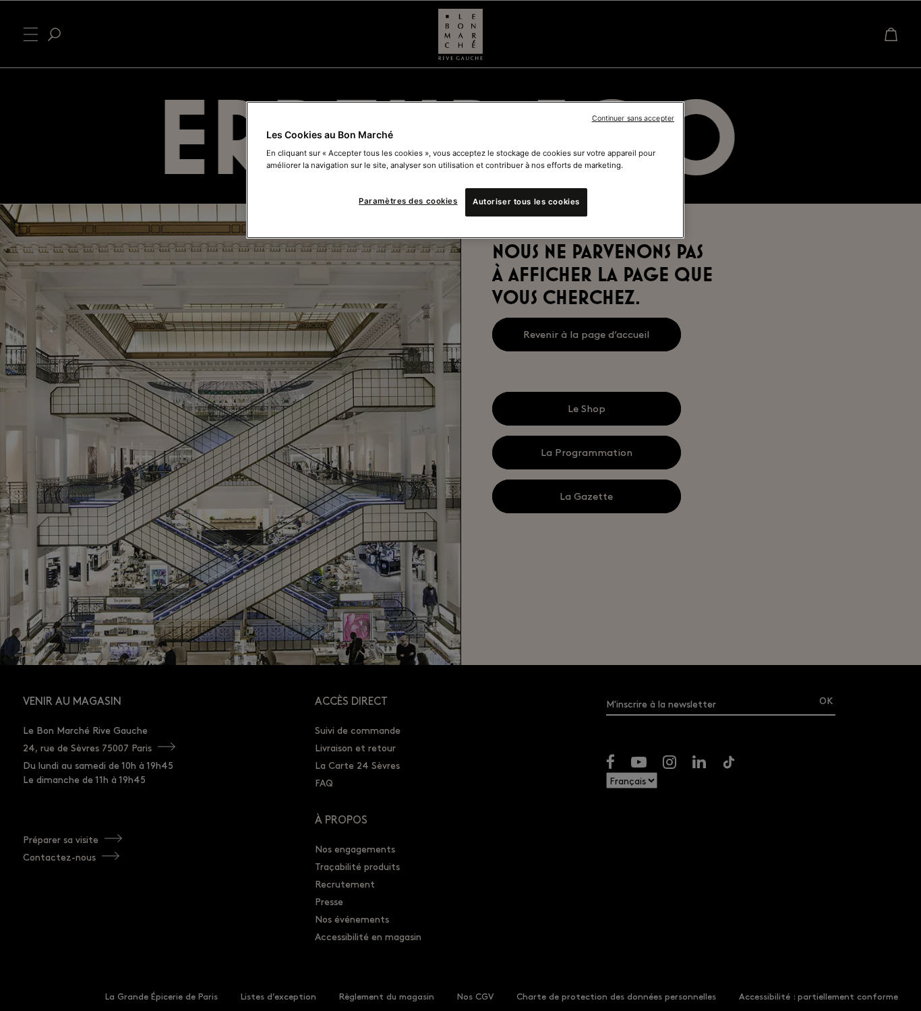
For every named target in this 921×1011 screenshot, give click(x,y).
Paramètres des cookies (408, 201)
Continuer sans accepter (633, 118)
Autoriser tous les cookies (526, 201)
